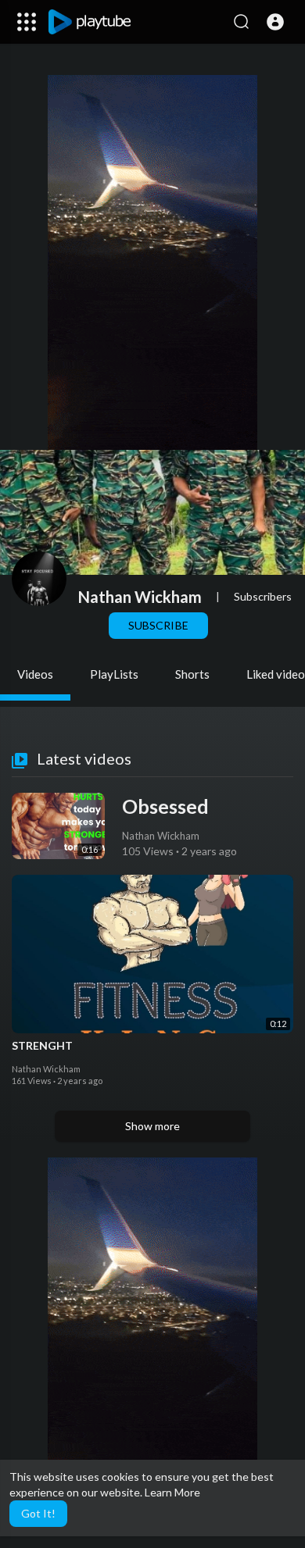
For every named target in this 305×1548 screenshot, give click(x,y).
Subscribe (158, 625)
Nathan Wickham (140, 596)
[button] (275, 21)
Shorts (192, 674)
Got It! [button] (38, 1513)
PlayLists (114, 674)
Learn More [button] (172, 1492)
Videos (35, 674)
